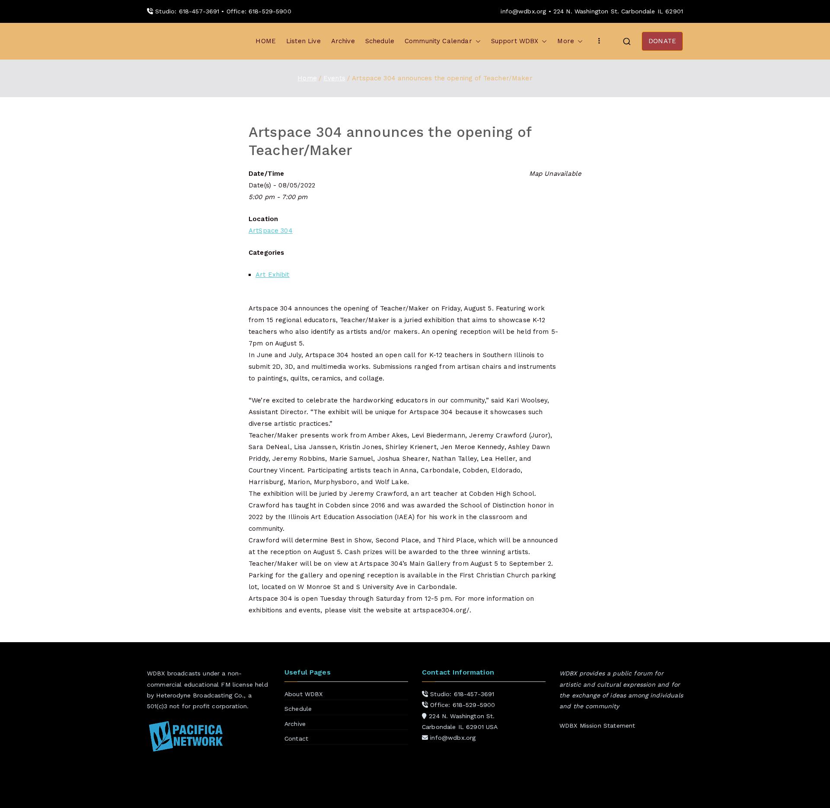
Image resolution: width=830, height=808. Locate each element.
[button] (476, 41)
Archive (343, 41)
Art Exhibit (272, 275)
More (565, 41)
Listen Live (303, 41)
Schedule (379, 41)
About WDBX (303, 694)
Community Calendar (438, 41)
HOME (265, 41)
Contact (296, 738)
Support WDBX (515, 41)
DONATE (662, 41)
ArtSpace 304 (271, 230)
